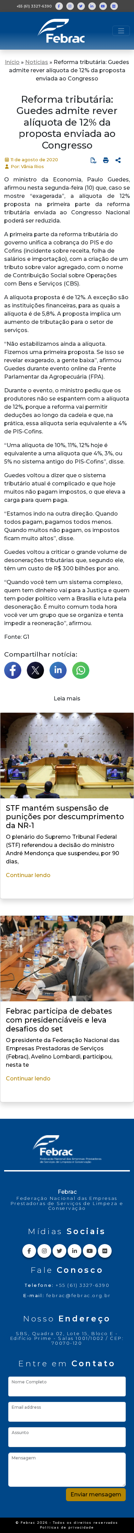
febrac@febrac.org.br (78, 1295)
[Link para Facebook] (59, 6)
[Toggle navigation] (121, 31)
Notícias (36, 62)
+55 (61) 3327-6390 (34, 6)
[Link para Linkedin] (92, 6)
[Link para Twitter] (81, 6)
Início (12, 62)
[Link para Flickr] (114, 6)
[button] (118, 160)
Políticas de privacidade (67, 1527)
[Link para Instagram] (70, 6)
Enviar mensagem (95, 1494)
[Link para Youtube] (103, 6)
